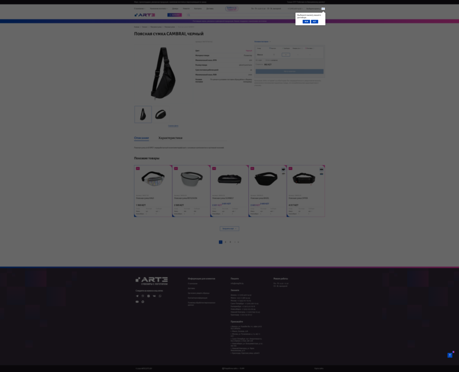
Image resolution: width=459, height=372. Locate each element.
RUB (306, 22)
